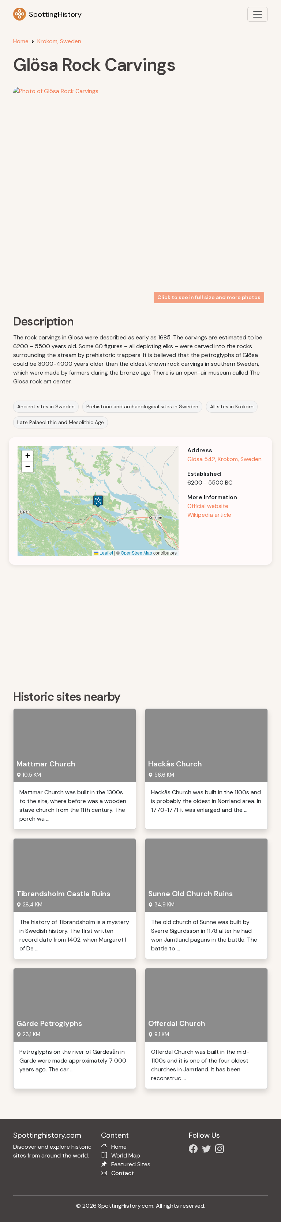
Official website (207, 506)
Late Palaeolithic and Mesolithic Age (60, 422)
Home (21, 41)
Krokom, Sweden (59, 41)
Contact (122, 1173)
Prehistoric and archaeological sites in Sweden (142, 406)
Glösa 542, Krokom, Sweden (224, 459)
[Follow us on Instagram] (221, 1150)
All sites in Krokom (232, 406)
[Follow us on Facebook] (195, 1150)
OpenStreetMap (136, 552)
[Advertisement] (145, 625)
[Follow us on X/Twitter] (208, 1150)
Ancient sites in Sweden (46, 406)
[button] (98, 501)
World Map (125, 1155)
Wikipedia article (209, 515)
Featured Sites (130, 1164)
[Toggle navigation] (257, 14)
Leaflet (105, 552)
